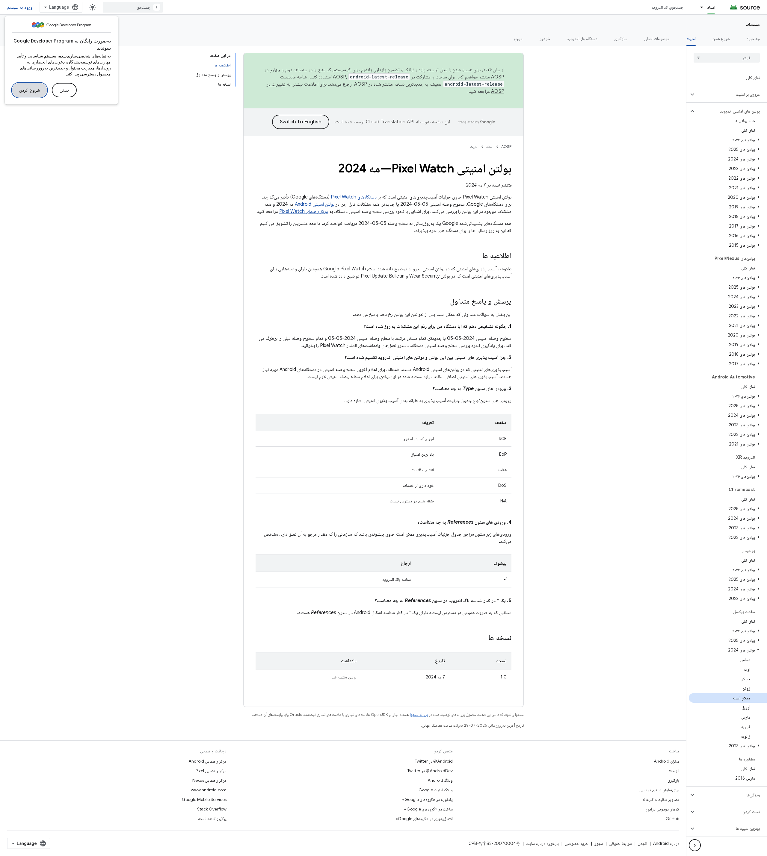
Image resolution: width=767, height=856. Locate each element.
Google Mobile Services (204, 799)
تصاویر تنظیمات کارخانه (660, 799)
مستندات (753, 24)
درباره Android (666, 843)
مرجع (518, 38)
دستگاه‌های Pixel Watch (354, 197)
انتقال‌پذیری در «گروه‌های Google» (424, 818)
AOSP (506, 146)
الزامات (673, 770)
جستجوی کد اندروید (667, 7)
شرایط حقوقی (620, 843)
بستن (64, 90)
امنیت (691, 38)
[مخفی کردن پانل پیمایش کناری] (695, 845)
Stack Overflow (212, 809)
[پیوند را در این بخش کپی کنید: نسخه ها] (482, 638)
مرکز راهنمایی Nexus (209, 780)
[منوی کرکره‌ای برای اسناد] (699, 7)
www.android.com (209, 790)
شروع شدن (721, 38)
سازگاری (620, 38)
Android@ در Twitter (434, 761)
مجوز (598, 843)
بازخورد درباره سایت (542, 843)
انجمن (642, 843)
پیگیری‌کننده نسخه (212, 818)
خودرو (544, 38)
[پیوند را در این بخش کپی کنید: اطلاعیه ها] (476, 256)
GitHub (672, 818)
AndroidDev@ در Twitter (430, 770)
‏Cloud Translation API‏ (390, 122)
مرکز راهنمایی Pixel (211, 770)
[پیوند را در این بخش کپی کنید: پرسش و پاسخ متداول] (444, 301)
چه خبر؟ (753, 38)
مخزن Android (666, 761)
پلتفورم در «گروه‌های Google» (427, 799)
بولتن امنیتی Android (314, 204)
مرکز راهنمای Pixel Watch (303, 211)
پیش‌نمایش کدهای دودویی (659, 790)
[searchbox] (727, 58)
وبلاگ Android (440, 780)
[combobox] (133, 7)
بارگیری (673, 780)
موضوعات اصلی (656, 38)
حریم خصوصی (576, 843)
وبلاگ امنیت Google (436, 790)
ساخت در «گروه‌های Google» (428, 809)
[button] (731, 94)
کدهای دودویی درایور (662, 809)
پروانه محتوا (419, 714)
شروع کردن (29, 90)
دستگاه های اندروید (582, 38)
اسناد (711, 7)
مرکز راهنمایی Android (207, 761)
